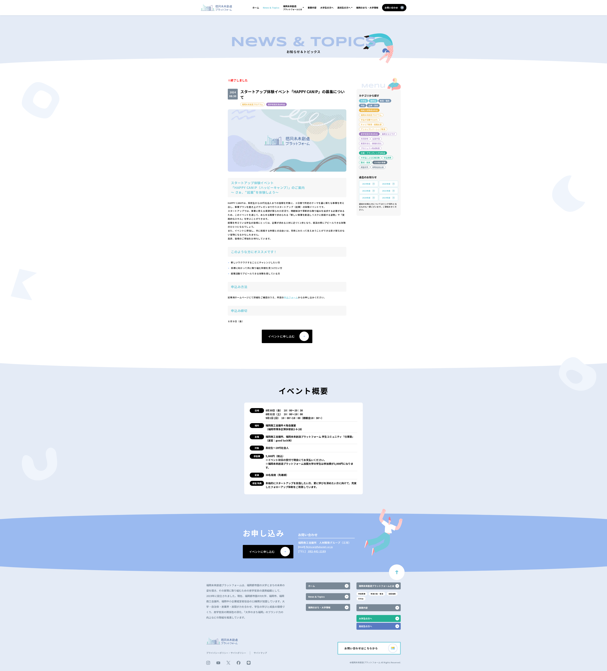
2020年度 (366, 197)
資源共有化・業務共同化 (371, 143)
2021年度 (386, 190)
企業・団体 (373, 105)
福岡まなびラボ (388, 134)
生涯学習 (376, 138)
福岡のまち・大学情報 (367, 7)
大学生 (363, 100)
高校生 (373, 100)
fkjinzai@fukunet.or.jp (319, 546)
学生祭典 (387, 157)
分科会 (361, 598)
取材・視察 (365, 162)
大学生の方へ (327, 7)
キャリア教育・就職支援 (371, 124)
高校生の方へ (344, 7)
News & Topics (271, 7)
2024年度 (366, 183)
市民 (363, 105)
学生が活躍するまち (369, 119)
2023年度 (386, 183)
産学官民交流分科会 (276, 104)
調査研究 (364, 167)
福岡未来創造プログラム (252, 104)
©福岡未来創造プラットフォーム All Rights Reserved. (375, 662)
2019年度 (386, 197)
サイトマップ (260, 652)
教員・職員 (384, 100)
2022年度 (366, 190)
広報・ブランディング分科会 (373, 153)
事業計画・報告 (377, 594)
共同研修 (364, 138)
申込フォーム (291, 297)
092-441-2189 (316, 551)
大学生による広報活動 (370, 157)
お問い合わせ (391, 7)
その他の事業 (380, 162)
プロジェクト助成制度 (370, 148)
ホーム (255, 7)
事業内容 (312, 7)
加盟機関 (392, 594)
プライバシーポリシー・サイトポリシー (226, 652)
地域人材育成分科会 (369, 110)
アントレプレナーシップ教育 (373, 129)
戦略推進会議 (378, 167)
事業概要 (361, 594)
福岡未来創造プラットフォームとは (376, 585)
